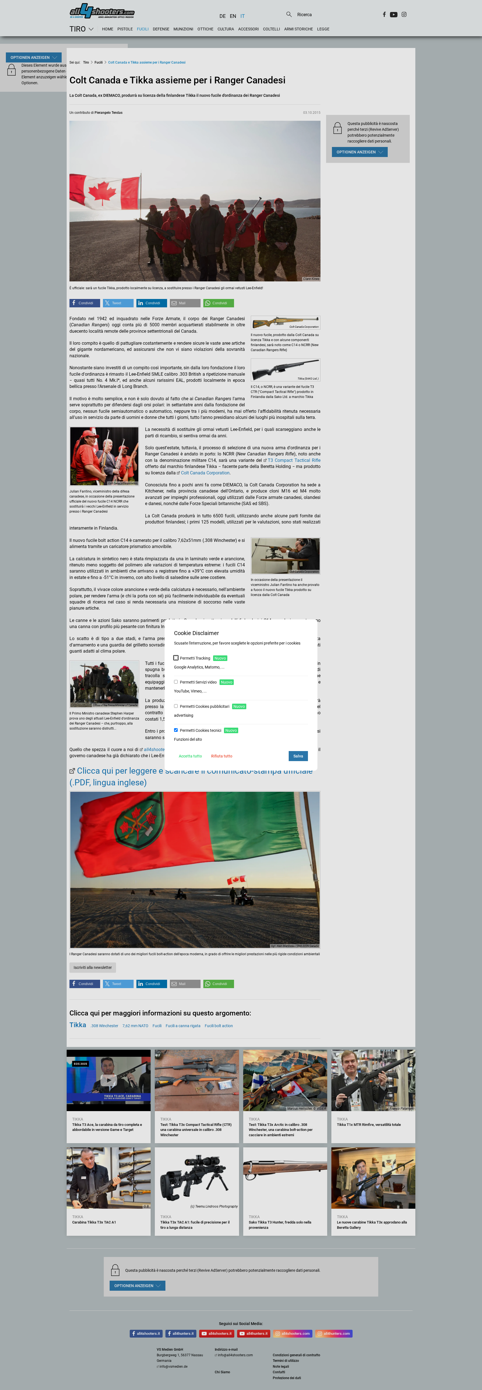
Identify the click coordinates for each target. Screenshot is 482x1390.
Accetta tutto (190, 756)
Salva (298, 756)
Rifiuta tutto (221, 756)
